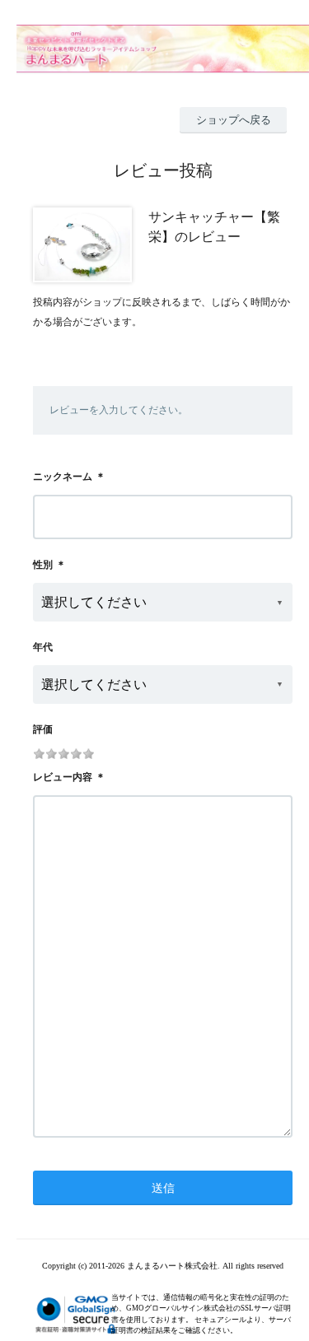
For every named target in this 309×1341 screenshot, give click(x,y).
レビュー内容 (62, 777)
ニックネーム (62, 476)
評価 (43, 729)
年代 (43, 647)
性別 (43, 564)
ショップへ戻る (233, 120)
